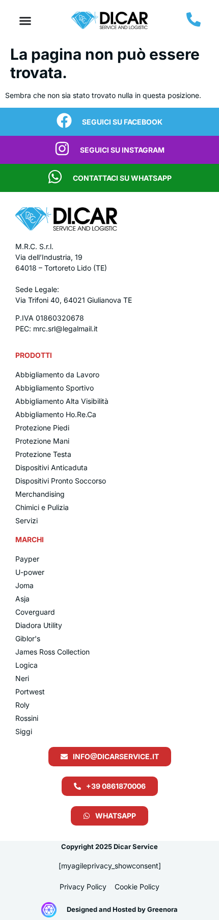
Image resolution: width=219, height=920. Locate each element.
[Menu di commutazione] (25, 20)
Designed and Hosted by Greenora (122, 909)
